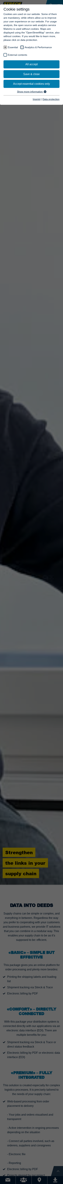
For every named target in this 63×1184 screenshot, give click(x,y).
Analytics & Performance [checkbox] (38, 47)
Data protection (51, 99)
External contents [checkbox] (17, 54)
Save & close (31, 74)
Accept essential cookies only (31, 83)
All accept (31, 64)
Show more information (30, 91)
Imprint (36, 99)
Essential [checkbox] (13, 47)
